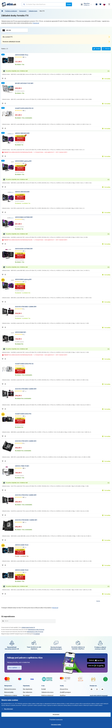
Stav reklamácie (27, 692)
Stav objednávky (27, 689)
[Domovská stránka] (2, 11)
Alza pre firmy (64, 689)
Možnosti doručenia (10, 689)
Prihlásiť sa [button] (86, 5)
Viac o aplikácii (13, 667)
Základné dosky (33, 11)
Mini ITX (42, 11)
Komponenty (22, 11)
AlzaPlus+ (63, 695)
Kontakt (43, 689)
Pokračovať (36, 23)
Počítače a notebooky (11, 11)
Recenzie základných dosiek (11, 41)
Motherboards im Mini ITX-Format (36, 629)
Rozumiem (56, 714)
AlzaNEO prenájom (65, 692)
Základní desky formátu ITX (28, 627)
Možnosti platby (8, 692)
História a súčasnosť (47, 695)
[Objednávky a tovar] (96, 4)
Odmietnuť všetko (56, 724)
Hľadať (69, 4)
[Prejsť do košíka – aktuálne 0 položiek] (109, 4)
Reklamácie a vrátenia (10, 695)
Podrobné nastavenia (56, 719)
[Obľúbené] (100, 4)
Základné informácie (47, 692)
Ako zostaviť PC (8, 37)
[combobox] (44, 4)
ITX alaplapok (36, 633)
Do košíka (107, 78)
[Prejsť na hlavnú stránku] (9, 4)
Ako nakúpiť (26, 695)
